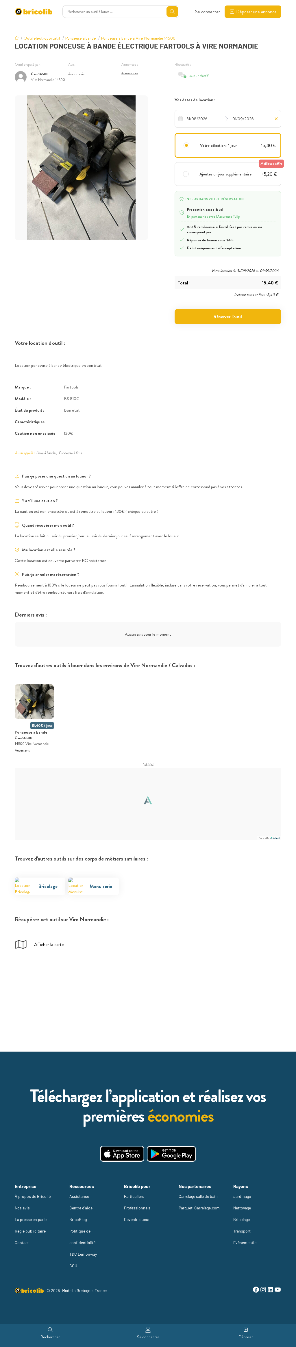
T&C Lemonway (83, 1254)
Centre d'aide (80, 1207)
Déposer (246, 1337)
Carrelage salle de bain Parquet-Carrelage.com (199, 1202)
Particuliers (134, 1196)
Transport (242, 1230)
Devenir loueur (137, 1219)
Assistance (79, 1196)
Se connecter (207, 11)
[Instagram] (263, 1290)
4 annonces (129, 73)
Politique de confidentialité (82, 1236)
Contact (22, 1242)
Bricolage (241, 1219)
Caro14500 (40, 74)
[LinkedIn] (270, 1290)
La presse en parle (31, 1219)
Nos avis (22, 1207)
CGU (73, 1265)
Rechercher (50, 1337)
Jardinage (242, 1196)
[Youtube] (277, 1290)
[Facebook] (256, 1290)
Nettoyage (242, 1207)
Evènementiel (245, 1242)
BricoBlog (78, 1219)
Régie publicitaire (30, 1230)
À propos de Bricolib (33, 1196)
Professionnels (137, 1207)
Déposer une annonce (256, 11)
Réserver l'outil (228, 316)
